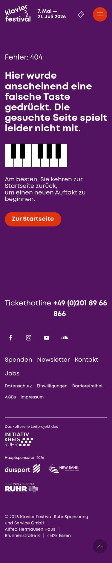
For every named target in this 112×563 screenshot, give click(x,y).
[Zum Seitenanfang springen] (100, 546)
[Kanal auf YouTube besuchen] (47, 338)
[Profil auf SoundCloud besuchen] (64, 338)
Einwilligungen (52, 386)
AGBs (10, 397)
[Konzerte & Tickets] (81, 14)
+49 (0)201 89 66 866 (80, 308)
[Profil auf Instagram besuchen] (29, 338)
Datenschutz (18, 386)
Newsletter (53, 360)
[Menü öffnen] (100, 14)
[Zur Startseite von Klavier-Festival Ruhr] (17, 13)
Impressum (32, 397)
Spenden (18, 360)
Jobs (12, 374)
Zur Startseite (33, 219)
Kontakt (86, 360)
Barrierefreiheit (88, 386)
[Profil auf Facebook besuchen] (11, 338)
